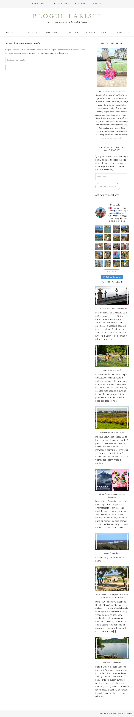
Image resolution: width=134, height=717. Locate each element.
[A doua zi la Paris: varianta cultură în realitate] (99, 263)
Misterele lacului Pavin (112, 662)
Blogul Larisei (67, 16)
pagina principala (58, 50)
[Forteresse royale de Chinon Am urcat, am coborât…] (125, 263)
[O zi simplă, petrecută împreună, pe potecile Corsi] (125, 229)
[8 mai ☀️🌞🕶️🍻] (116, 263)
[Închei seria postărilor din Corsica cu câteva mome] (99, 229)
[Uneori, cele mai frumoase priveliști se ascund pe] (107, 255)
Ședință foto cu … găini (112, 370)
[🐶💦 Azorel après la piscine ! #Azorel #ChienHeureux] (116, 255)
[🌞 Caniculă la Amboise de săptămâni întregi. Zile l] (99, 255)
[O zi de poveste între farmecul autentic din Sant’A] (107, 237)
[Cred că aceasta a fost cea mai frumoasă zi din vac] (107, 229)
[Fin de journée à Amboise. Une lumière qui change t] (125, 255)
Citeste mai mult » (115, 138)
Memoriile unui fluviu (112, 553)
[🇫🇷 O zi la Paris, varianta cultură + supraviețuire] (107, 263)
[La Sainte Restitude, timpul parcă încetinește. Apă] (99, 237)
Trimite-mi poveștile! (108, 186)
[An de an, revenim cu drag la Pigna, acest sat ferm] (116, 237)
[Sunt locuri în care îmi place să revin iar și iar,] (116, 229)
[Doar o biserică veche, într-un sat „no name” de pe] (125, 246)
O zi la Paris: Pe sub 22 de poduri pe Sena (112, 308)
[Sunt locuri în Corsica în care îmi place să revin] (125, 237)
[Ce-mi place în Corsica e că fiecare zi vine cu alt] (99, 246)
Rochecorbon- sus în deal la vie (112, 433)
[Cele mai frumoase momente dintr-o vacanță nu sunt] (116, 246)
